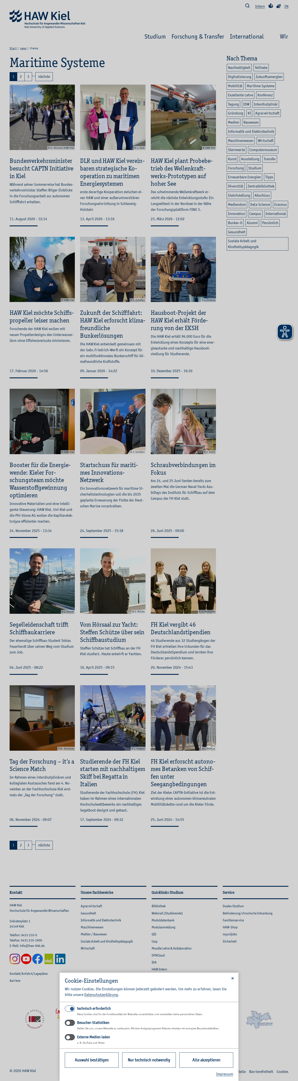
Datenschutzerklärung (101, 994)
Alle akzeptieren (206, 1059)
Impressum (224, 1074)
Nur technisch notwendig (149, 1059)
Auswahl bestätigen (92, 1059)
